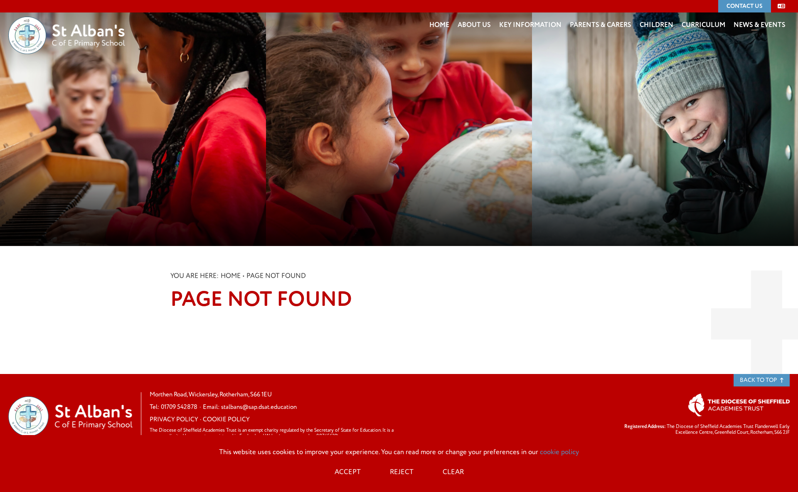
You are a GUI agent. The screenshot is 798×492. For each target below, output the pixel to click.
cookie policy (559, 452)
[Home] (66, 23)
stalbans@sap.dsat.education (259, 407)
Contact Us (745, 6)
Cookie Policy (226, 419)
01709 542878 (179, 407)
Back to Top (759, 380)
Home (231, 276)
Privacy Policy (174, 419)
